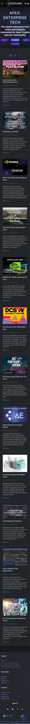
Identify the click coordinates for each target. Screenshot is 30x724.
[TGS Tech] (7, 715)
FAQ (2, 661)
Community (15, 43)
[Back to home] (15, 3)
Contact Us (4, 694)
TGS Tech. (24, 721)
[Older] (19, 55)
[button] (2, 3)
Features (3, 679)
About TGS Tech (6, 692)
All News (4, 40)
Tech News (15, 40)
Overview (4, 676)
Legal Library (5, 696)
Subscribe (4, 683)
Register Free (5, 681)
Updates (26, 40)
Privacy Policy (5, 698)
